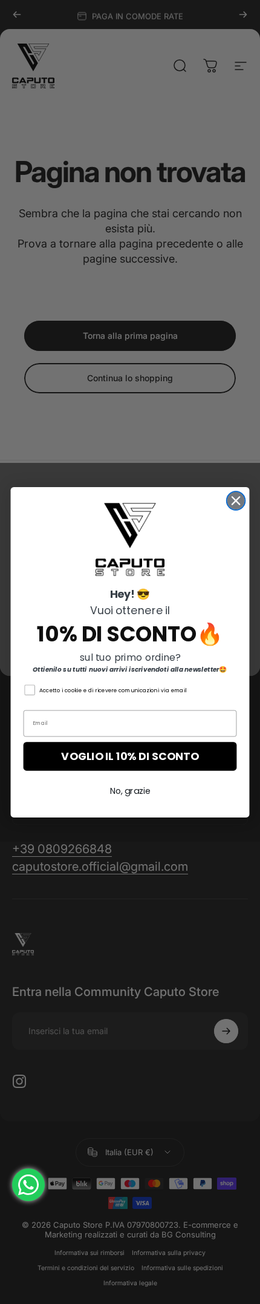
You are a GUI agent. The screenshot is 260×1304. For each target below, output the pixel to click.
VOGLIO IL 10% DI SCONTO (129, 756)
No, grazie (130, 791)
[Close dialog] (236, 500)
